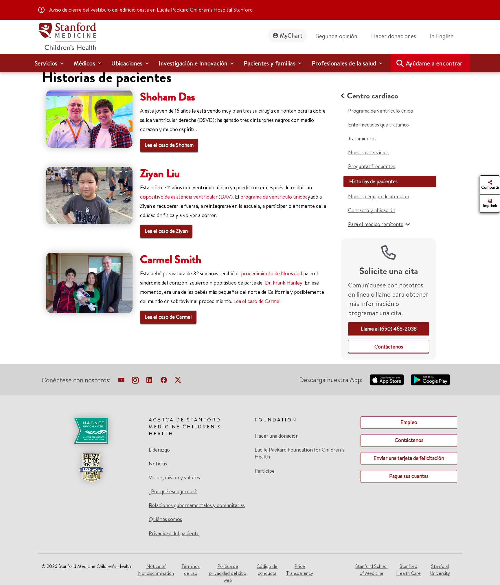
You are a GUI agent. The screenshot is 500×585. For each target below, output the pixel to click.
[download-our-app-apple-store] (387, 380)
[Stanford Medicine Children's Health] (67, 35)
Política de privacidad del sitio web (227, 573)
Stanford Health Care (408, 569)
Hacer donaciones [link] (393, 36)
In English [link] (442, 36)
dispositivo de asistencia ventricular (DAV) (186, 196)
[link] (444, 36)
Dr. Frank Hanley (283, 282)
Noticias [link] (158, 463)
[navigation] (250, 63)
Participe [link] (265, 470)
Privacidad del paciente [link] (174, 533)
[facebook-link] (164, 381)
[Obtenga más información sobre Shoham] (89, 118)
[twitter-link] (177, 381)
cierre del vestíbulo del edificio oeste (109, 9)
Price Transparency (299, 569)
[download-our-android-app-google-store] (430, 380)
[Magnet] (91, 430)
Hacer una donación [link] (277, 435)
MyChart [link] (291, 35)
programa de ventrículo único (272, 196)
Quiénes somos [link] (165, 519)
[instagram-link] (135, 381)
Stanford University (440, 569)
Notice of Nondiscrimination (156, 569)
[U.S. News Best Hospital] (91, 467)
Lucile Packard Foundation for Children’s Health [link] (299, 453)
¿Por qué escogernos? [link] (173, 491)
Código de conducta (267, 569)
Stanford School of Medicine (371, 569)
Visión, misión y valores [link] (174, 477)
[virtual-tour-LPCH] (121, 381)
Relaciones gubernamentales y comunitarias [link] (197, 505)
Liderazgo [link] (159, 449)
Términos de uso (190, 569)
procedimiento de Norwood (271, 273)
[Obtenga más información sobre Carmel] (89, 282)
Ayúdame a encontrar (434, 63)
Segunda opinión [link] (336, 36)
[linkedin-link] (149, 381)
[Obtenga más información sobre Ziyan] (89, 194)
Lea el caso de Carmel (257, 301)
